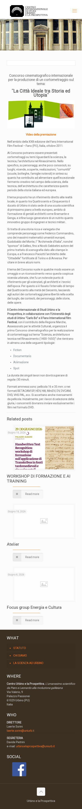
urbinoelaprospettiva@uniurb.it (35, 746)
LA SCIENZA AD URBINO (28, 663)
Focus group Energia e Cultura (34, 607)
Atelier (13, 544)
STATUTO (19, 648)
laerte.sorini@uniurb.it (20, 730)
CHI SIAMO (20, 655)
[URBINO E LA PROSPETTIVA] (41, 11)
